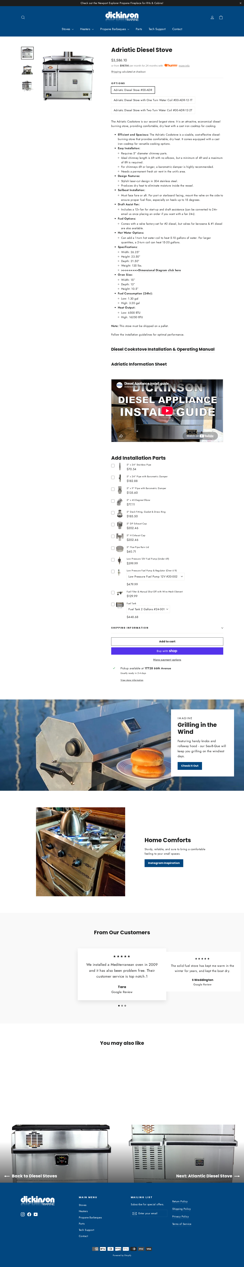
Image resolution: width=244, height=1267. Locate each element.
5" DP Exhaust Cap (137, 523)
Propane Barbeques (113, 29)
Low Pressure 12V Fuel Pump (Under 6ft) (148, 558)
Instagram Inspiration (164, 863)
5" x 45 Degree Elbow (138, 500)
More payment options (167, 660)
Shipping (116, 71)
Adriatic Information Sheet (139, 364)
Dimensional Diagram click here (159, 270)
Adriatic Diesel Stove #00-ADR (133, 90)
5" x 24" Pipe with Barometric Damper (147, 476)
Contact (177, 29)
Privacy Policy (180, 1216)
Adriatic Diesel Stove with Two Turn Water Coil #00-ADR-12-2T (153, 110)
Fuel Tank (131, 603)
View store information (132, 680)
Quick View (119, 469)
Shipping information (129, 627)
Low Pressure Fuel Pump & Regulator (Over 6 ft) (152, 570)
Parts (139, 29)
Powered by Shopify (122, 1255)
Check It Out (190, 766)
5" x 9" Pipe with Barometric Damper (146, 488)
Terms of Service (181, 1224)
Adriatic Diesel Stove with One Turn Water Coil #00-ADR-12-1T (153, 100)
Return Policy (180, 1201)
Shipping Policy (181, 1209)
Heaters (85, 29)
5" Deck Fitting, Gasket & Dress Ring (146, 511)
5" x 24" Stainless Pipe (139, 464)
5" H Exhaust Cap (136, 535)
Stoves (66, 29)
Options (118, 83)
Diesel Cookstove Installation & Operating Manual (163, 349)
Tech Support (157, 29)
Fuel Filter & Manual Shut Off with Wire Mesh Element (155, 591)
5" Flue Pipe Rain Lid (138, 547)
